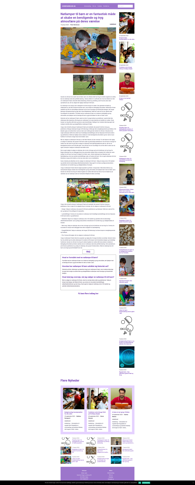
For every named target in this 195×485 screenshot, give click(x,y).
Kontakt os (106, 6)
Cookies (100, 6)
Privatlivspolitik (146, 482)
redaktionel (113, 24)
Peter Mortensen (75, 25)
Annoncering (87, 6)
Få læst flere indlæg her (88, 293)
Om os (94, 6)
